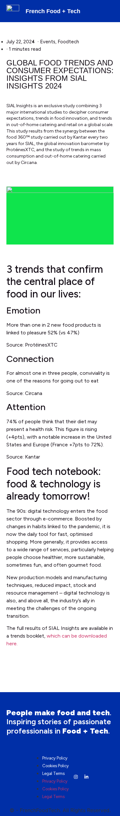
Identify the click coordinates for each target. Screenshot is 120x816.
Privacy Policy (55, 758)
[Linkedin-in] (86, 776)
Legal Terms (53, 773)
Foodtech (68, 42)
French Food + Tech (53, 11)
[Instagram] (75, 776)
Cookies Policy (55, 765)
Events (47, 42)
